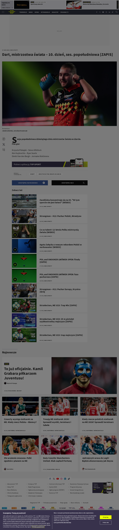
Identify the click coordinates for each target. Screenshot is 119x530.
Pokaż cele (106, 522)
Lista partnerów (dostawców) (62, 522)
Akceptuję (105, 517)
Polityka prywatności (38, 527)
